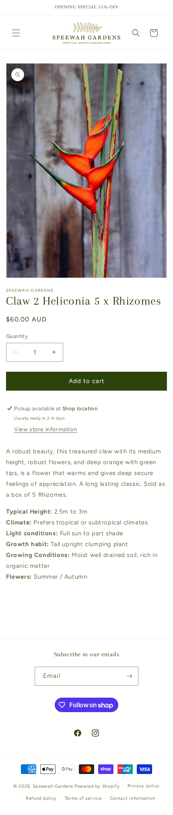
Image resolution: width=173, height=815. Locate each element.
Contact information (132, 798)
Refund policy (41, 798)
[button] (16, 33)
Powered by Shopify (97, 786)
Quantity (17, 336)
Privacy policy (144, 785)
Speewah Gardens (53, 786)
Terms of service (83, 798)
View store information (45, 429)
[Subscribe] (129, 676)
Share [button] (23, 601)
